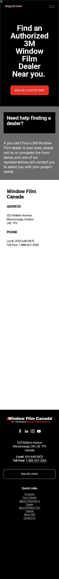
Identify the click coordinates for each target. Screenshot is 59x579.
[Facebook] (20, 431)
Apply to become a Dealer (29, 503)
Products (29, 494)
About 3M (29, 514)
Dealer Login (29, 474)
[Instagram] (33, 431)
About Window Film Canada (29, 509)
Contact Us (29, 518)
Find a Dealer (29, 497)
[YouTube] (39, 431)
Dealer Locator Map (29, 90)
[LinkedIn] (26, 431)
